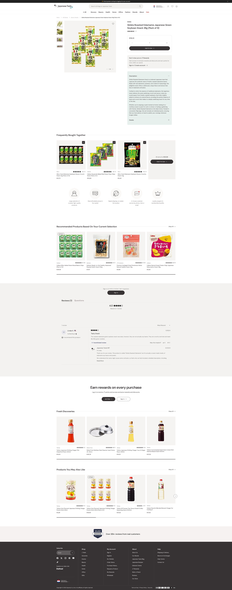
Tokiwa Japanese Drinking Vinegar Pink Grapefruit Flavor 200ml (68, 451)
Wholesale (110, 575)
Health (108, 12)
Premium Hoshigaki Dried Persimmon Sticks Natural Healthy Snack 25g (129, 266)
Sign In (109, 552)
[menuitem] (84, 12)
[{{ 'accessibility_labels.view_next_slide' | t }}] (175, 496)
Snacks (84, 559)
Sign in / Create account (137, 65)
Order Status (111, 562)
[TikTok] (57, 562)
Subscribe (72, 553)
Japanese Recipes (137, 562)
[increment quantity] (167, 43)
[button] (132, 31)
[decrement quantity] (132, 43)
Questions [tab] (79, 300)
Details (131, 120)
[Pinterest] (69, 558)
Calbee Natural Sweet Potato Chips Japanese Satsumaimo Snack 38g (160, 266)
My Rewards (110, 572)
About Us (135, 552)
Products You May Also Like (71, 469)
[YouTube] (73, 558)
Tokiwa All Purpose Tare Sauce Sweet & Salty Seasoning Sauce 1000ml (130, 509)
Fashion (127, 12)
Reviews (134, 575)
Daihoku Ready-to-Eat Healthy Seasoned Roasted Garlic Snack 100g (99, 266)
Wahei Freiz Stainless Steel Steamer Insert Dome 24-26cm (101, 451)
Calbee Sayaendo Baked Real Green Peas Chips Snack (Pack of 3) (101, 175)
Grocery (93, 12)
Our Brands (135, 556)
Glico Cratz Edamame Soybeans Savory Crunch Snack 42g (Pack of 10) (70, 175)
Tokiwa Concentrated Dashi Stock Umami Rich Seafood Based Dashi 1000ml (160, 450)
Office (121, 12)
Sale (147, 12)
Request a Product (112, 569)
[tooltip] (99, 343)
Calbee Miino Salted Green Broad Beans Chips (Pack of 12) (70, 266)
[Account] (168, 6)
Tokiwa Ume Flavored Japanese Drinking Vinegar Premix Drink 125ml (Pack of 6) (101, 509)
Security (150, 587)
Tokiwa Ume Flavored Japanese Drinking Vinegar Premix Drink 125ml (71, 509)
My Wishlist (110, 559)
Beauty (101, 12)
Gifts (83, 575)
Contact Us (161, 562)
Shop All (171, 226)
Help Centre (161, 559)
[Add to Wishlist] (113, 24)
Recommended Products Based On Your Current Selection (87, 226)
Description (133, 76)
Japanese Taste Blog (138, 559)
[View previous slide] (107, 69)
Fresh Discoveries (65, 411)
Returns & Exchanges (164, 556)
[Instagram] (65, 558)
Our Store (135, 578)
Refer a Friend (136, 572)
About (142, 12)
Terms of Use (135, 587)
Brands (135, 12)
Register (109, 556)
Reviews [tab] (67, 300)
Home (114, 12)
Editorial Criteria (137, 565)
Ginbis (129, 21)
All (85, 12)
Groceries (84, 556)
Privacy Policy (143, 587)
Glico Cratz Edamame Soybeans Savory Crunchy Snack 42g (132, 175)
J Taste (84, 552)
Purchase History (112, 565)
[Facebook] (57, 558)
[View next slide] (113, 69)
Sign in (116, 292)
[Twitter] (61, 558)
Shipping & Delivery (163, 552)
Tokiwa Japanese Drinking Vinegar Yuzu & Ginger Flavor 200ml (131, 451)
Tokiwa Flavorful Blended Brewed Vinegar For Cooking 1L (160, 509)
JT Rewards (135, 569)
